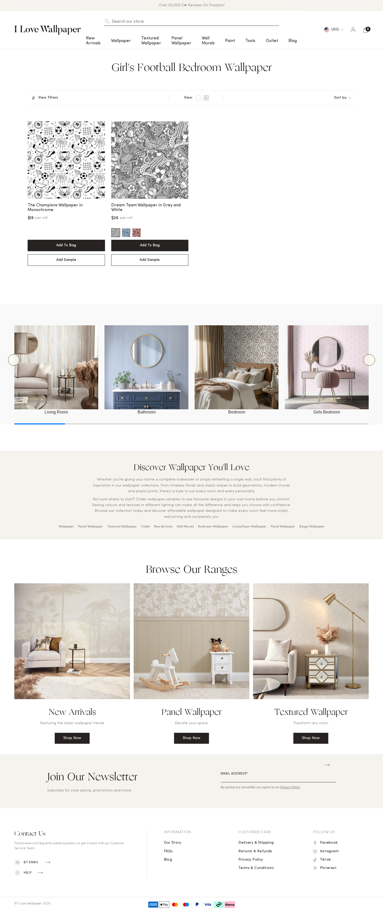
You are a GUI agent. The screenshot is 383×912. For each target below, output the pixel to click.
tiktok (325, 860)
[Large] (198, 97)
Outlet (272, 41)
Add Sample (66, 260)
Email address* (234, 773)
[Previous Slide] (14, 360)
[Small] (206, 97)
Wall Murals (208, 40)
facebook (329, 843)
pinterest (328, 868)
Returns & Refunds (255, 851)
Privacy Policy (250, 860)
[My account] (353, 29)
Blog (292, 41)
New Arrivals (163, 526)
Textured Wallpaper (122, 526)
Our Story (172, 843)
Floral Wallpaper (283, 526)
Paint (230, 41)
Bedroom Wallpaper (213, 526)
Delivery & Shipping (256, 843)
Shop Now (72, 738)
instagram (329, 851)
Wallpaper (66, 526)
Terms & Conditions (256, 868)
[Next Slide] (369, 360)
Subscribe (327, 765)
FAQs (168, 851)
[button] (93, 41)
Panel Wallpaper (90, 526)
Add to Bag (66, 245)
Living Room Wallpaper (249, 526)
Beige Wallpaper (312, 526)
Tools (250, 41)
